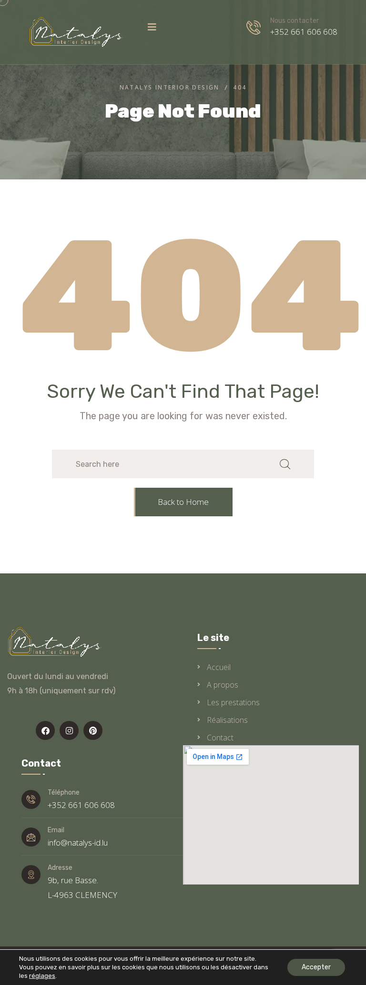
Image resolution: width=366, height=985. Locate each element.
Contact (220, 737)
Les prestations (233, 702)
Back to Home (183, 501)
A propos (222, 685)
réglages (42, 975)
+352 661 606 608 (303, 31)
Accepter (316, 967)
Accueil (219, 667)
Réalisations (227, 720)
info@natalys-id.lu (78, 842)
